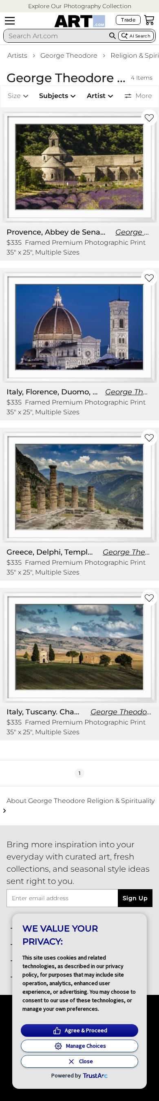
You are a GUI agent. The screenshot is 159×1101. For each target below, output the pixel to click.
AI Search (140, 36)
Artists (17, 55)
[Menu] (9, 20)
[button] (79, 6)
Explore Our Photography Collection (79, 6)
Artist (96, 96)
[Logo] (79, 21)
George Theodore (68, 55)
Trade (128, 20)
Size (14, 96)
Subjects (53, 96)
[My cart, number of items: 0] (149, 19)
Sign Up (135, 898)
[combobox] (55, 35)
